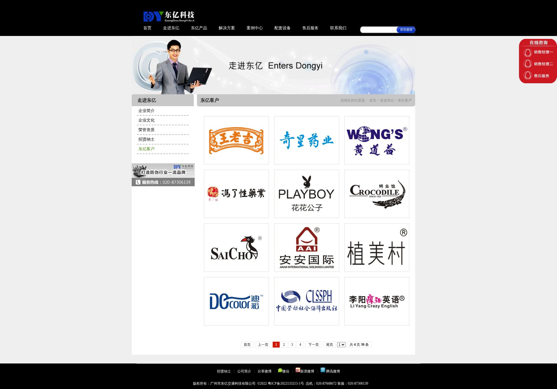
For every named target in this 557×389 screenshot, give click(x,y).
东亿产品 (199, 28)
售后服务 (310, 28)
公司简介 (244, 371)
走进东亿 (171, 28)
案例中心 (255, 28)
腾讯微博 (332, 371)
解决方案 (227, 28)
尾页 (329, 345)
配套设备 (282, 28)
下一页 (313, 345)
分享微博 (265, 371)
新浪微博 (307, 371)
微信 (285, 371)
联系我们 (338, 28)
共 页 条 (359, 345)
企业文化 (146, 120)
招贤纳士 (146, 139)
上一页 (263, 345)
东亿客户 (146, 149)
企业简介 (146, 110)
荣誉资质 (146, 130)
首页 (147, 28)
